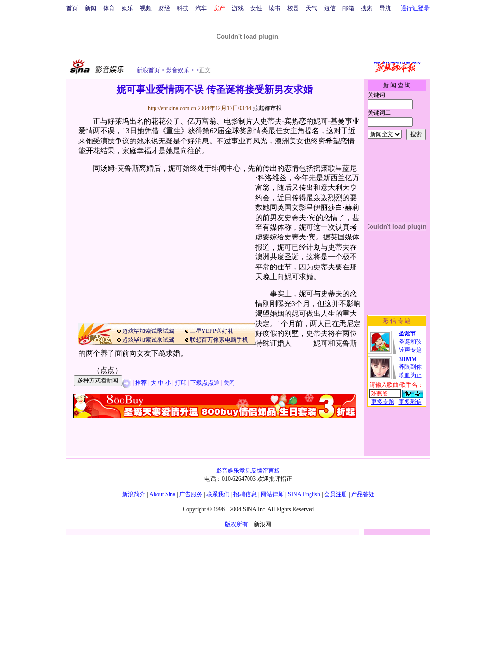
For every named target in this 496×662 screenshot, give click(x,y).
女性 (256, 8)
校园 (293, 8)
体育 (109, 8)
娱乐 (127, 8)
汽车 (201, 8)
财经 (164, 8)
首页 (72, 8)
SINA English (304, 494)
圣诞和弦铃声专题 (410, 341)
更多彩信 (410, 401)
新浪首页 (148, 70)
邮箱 (348, 8)
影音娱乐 (177, 70)
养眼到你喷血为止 (410, 367)
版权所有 (236, 524)
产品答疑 (362, 494)
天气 (311, 8)
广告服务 (190, 494)
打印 (180, 383)
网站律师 (272, 494)
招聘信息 (245, 494)
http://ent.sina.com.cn (173, 108)
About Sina (162, 494)
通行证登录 (415, 8)
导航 (385, 8)
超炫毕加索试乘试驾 (148, 331)
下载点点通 (204, 383)
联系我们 (218, 494)
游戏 (238, 8)
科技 (182, 8)
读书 (274, 8)
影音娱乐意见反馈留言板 (248, 470)
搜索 (366, 8)
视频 (146, 8)
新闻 (90, 8)
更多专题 (382, 401)
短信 (330, 8)
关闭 (229, 383)
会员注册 (335, 494)
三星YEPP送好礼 (211, 331)
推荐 (141, 383)
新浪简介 (133, 494)
